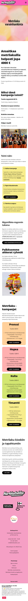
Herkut (14, 565)
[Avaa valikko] (26, 2)
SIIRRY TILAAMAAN (11, 197)
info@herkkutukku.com (14, 542)
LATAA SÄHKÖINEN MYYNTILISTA (12, 242)
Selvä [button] (4, 597)
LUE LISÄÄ (6, 472)
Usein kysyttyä (14, 550)
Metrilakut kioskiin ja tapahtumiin (14, 572)
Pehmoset (14, 567)
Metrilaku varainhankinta (14, 570)
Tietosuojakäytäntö (14, 552)
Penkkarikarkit (14, 574)
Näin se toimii (14, 563)
